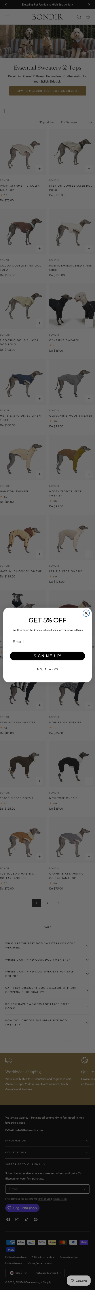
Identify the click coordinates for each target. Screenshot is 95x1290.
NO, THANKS (47, 669)
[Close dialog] (86, 613)
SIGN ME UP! (47, 656)
